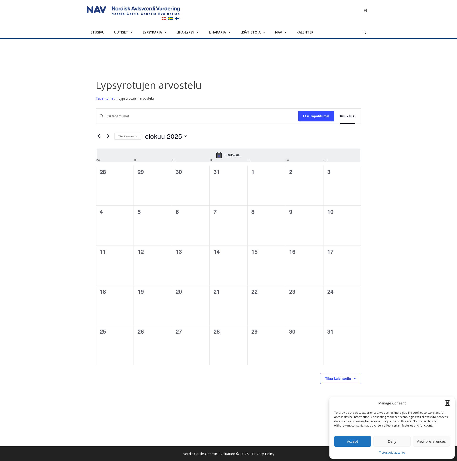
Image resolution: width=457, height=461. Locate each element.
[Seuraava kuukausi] (108, 136)
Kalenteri (305, 32)
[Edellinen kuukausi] (98, 136)
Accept (352, 441)
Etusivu (97, 32)
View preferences (431, 441)
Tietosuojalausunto (392, 453)
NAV (278, 32)
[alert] (228, 155)
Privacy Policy (263, 453)
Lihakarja (217, 32)
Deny (392, 441)
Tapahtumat (105, 98)
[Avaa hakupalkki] (364, 32)
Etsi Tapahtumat (316, 116)
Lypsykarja (152, 32)
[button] (447, 403)
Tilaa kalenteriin (338, 378)
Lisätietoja (250, 32)
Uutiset (121, 32)
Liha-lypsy (185, 32)
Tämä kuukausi (128, 136)
